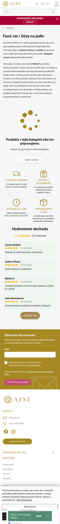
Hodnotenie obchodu (30, 229)
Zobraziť (30, 22)
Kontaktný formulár (17, 441)
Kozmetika (8, 469)
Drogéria (7, 478)
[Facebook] (5, 431)
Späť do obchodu (32, 160)
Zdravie (6, 474)
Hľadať (53, 12)
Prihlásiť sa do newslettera (17, 382)
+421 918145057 (16, 423)
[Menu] (56, 3)
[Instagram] (12, 431)
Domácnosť (8, 464)
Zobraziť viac (30, 315)
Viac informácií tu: (33, 365)
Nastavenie (30, 507)
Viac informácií (24, 500)
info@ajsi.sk (14, 418)
